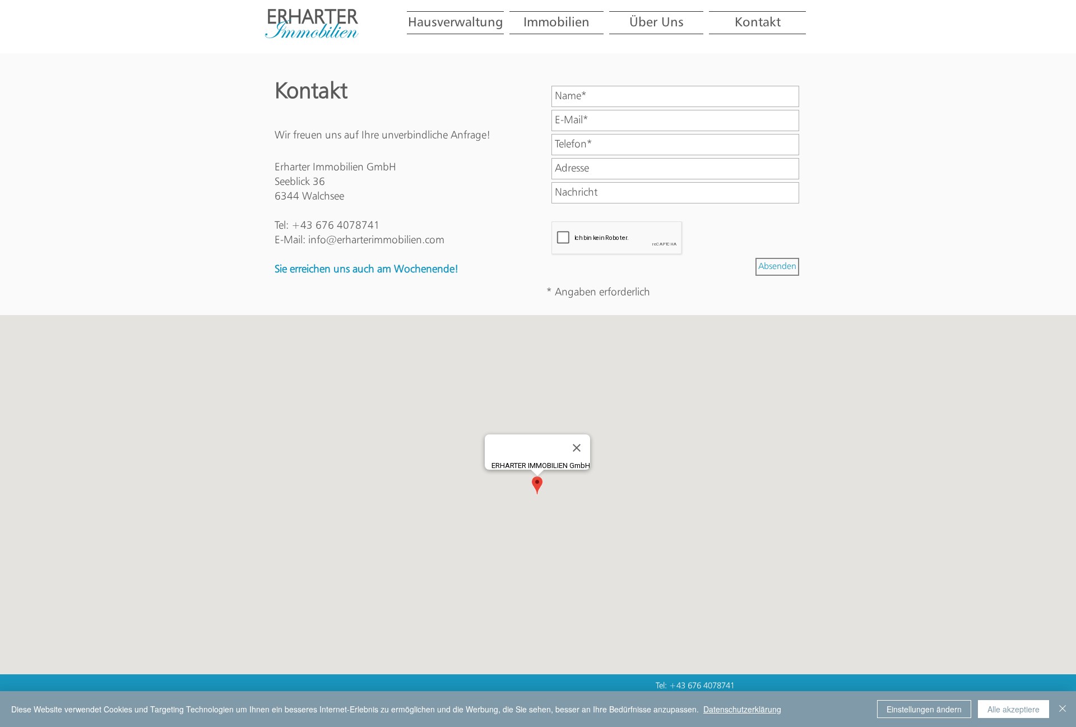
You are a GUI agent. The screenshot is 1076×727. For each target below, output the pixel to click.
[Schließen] (1062, 709)
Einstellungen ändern (924, 709)
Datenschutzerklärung (742, 709)
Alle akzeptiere (1013, 709)
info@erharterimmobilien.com (376, 240)
